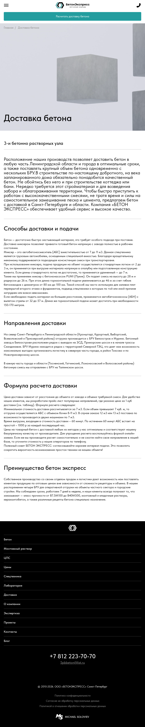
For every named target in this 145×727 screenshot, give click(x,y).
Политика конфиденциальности (72, 695)
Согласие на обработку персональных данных (72, 700)
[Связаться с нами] (139, 5)
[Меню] (6, 5)
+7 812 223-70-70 (72, 656)
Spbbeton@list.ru (72, 662)
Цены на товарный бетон (20, 429)
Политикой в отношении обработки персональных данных (72, 706)
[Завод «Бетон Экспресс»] (72, 5)
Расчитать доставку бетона (72, 16)
